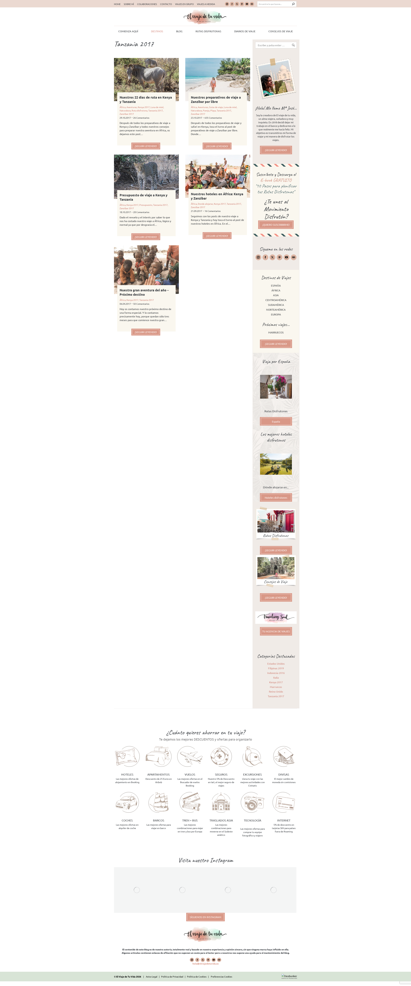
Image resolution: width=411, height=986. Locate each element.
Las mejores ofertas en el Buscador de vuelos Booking (189, 782)
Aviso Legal (151, 976)
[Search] (293, 4)
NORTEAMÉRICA (276, 309)
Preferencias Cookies (221, 976)
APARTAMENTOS (158, 774)
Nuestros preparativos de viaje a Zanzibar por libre (216, 99)
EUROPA (276, 314)
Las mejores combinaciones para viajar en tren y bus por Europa (190, 828)
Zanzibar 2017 (127, 113)
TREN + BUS (190, 820)
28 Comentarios (141, 212)
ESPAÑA (276, 285)
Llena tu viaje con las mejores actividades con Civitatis (252, 782)
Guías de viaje (216, 107)
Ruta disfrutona (139, 110)
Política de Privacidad (172, 976)
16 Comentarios (213, 210)
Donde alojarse (205, 203)
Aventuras (132, 107)
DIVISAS (283, 774)
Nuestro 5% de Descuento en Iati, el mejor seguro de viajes (221, 782)
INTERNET (283, 820)
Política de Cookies (196, 976)
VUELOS (190, 774)
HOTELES (127, 774)
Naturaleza (125, 110)
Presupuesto (145, 204)
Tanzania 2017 (155, 110)
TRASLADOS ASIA (221, 820)
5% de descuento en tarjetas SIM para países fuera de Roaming (284, 828)
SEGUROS (221, 774)
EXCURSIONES (252, 774)
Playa (213, 110)
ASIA (276, 295)
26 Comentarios (141, 117)
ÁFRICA (275, 290)
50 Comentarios (141, 303)
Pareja (206, 110)
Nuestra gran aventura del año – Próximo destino (144, 292)
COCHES (127, 820)
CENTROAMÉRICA (275, 299)
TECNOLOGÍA (252, 820)
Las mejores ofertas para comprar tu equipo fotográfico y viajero (252, 832)
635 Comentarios (213, 117)
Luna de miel (157, 107)
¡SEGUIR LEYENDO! (146, 146)
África (123, 107)
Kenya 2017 (144, 107)
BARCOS (158, 820)
